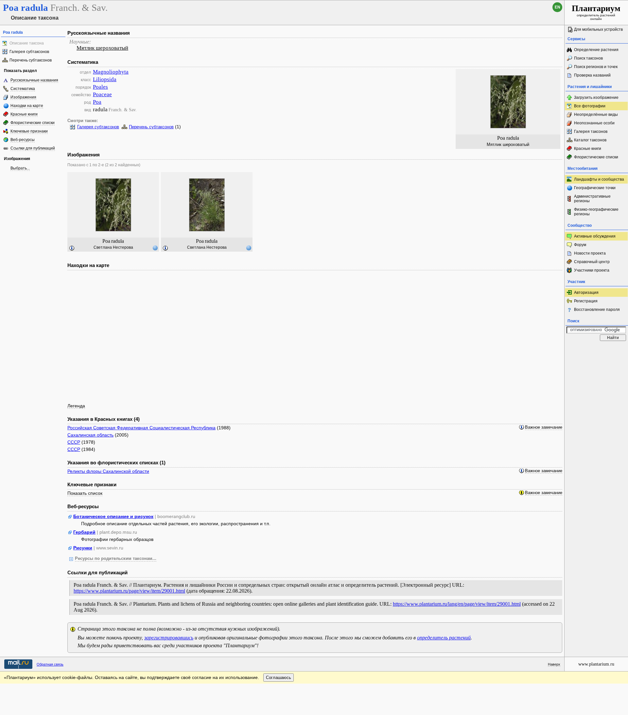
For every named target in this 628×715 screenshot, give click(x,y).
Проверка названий (592, 75)
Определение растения (596, 49)
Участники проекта (591, 270)
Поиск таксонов (588, 58)
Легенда (76, 405)
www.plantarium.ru (596, 664)
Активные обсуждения (595, 236)
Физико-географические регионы (596, 211)
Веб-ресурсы (22, 139)
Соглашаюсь (278, 677)
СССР (73, 442)
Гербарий (84, 532)
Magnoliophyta (111, 72)
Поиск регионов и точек (596, 66)
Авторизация (586, 292)
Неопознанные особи (594, 123)
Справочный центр (592, 261)
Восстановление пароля (597, 309)
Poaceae (102, 94)
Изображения (23, 97)
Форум (580, 244)
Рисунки (82, 547)
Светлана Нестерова (113, 247)
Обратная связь (50, 664)
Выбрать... (20, 168)
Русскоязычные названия (34, 80)
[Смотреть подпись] (72, 248)
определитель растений (444, 637)
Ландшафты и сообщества (599, 179)
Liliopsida (104, 79)
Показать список (84, 493)
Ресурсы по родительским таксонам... (115, 558)
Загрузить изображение (596, 97)
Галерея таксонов (590, 131)
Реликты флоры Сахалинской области (108, 471)
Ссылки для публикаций (32, 148)
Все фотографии (589, 106)
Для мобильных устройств (598, 29)
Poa (97, 102)
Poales (100, 87)
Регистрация (586, 301)
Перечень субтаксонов (30, 60)
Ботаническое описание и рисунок (113, 516)
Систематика (22, 88)
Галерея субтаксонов (29, 51)
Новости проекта (590, 253)
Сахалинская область (90, 435)
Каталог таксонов (590, 140)
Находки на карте (26, 105)
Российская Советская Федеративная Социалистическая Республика (141, 427)
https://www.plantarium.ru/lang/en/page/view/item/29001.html (457, 604)
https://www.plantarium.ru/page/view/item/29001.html (129, 591)
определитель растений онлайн (596, 12)
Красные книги (24, 114)
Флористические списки (32, 122)
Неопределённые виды (596, 114)
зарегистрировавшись (168, 637)
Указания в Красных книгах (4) (103, 419)
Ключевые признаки (29, 131)
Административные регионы (592, 198)
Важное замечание (543, 427)
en (557, 7)
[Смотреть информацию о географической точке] (155, 247)
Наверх (554, 664)
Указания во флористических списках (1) (116, 462)
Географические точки (595, 188)
